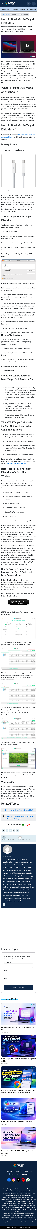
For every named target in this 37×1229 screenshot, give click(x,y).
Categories (24, 1174)
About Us (9, 1171)
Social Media (6, 9)
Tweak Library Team (27, 839)
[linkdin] (10, 830)
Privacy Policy (28, 1171)
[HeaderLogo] (10, 3)
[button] (29, 4)
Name (6, 971)
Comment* (8, 962)
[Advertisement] (18, 928)
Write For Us (14, 1174)
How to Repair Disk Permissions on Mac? (19, 810)
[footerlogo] (18, 1165)
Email (6, 978)
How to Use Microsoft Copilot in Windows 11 (16, 1122)
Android (33, 9)
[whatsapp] (28, 1179)
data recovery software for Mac (16, 464)
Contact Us (18, 1171)
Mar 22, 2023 (11, 839)
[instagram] (13, 1179)
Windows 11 (24, 9)
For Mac (8, 14)
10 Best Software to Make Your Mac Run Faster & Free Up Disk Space (18, 817)
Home (4, 14)
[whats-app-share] (14, 830)
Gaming (15, 9)
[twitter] (7, 830)
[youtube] (23, 1179)
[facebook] (3, 830)
